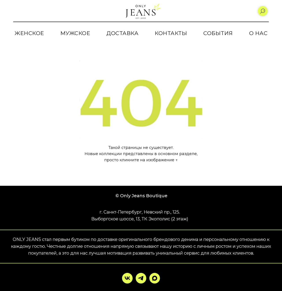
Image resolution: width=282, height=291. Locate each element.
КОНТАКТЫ (171, 33)
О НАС (258, 33)
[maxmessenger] (154, 278)
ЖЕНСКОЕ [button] (29, 33)
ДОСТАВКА (122, 33)
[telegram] (141, 278)
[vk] (127, 278)
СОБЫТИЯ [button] (218, 33)
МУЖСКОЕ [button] (75, 33)
